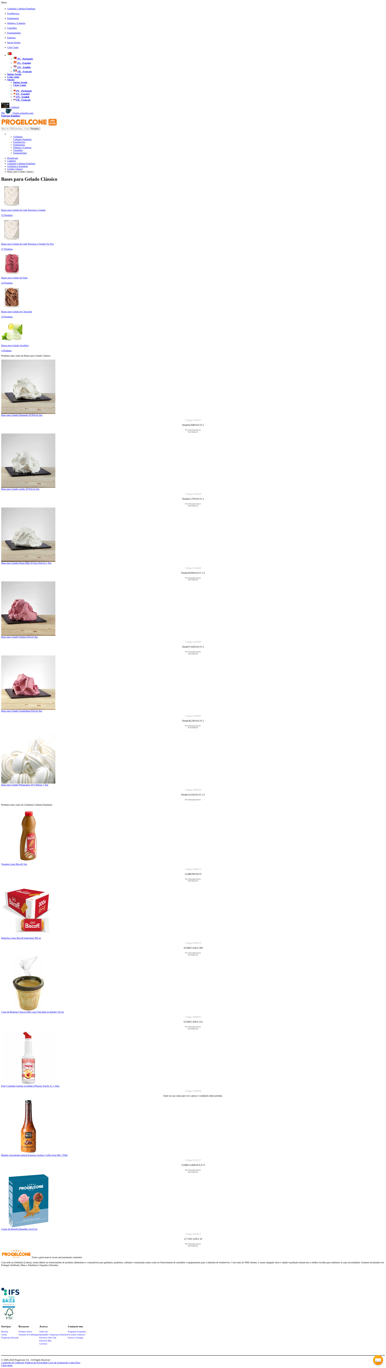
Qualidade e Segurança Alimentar (53, 1335)
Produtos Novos (25, 1332)
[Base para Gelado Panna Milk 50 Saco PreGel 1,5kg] (28, 561)
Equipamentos (14, 33)
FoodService (13, 13)
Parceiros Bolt (45, 1341)
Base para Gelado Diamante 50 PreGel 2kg (21, 415)
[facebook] (10, 1297)
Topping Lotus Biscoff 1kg (14, 864)
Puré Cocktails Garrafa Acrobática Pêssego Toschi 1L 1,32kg (30, 1086)
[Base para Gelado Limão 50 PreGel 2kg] (28, 487)
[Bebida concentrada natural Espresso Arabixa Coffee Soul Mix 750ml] (28, 1153)
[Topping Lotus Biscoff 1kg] (28, 862)
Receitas (4, 1332)
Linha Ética (74, 1362)
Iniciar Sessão (13, 42)
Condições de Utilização (12, 1362)
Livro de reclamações (58, 1362)
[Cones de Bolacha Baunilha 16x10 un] (28, 1227)
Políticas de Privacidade (36, 1362)
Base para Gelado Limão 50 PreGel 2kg (20, 489)
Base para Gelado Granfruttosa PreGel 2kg (21, 711)
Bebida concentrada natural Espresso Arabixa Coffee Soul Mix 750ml (34, 1155)
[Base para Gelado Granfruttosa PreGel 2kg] (28, 709)
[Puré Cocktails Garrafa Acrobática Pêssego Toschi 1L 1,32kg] (28, 1084)
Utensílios (12, 28)
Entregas (11, 37)
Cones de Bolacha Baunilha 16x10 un (19, 1229)
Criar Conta (12, 47)
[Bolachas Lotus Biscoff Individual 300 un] (28, 936)
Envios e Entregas (75, 1338)
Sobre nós (43, 1332)
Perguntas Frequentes (77, 1332)
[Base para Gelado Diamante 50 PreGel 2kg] (28, 413)
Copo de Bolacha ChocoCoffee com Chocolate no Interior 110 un (32, 1012)
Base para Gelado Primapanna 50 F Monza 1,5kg (24, 785)
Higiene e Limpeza (16, 23)
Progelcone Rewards (10, 1338)
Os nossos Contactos (76, 1335)
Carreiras (43, 1344)
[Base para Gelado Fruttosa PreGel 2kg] (28, 635)
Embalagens (13, 18)
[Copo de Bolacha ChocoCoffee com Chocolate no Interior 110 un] (28, 1010)
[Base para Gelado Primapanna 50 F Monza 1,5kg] (28, 782)
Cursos (4, 1335)
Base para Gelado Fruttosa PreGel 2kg (19, 637)
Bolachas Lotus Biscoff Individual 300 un (21, 938)
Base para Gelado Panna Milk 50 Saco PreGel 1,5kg (26, 563)
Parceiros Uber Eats (47, 1338)
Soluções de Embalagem (29, 1335)
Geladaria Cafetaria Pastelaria (21, 8)
